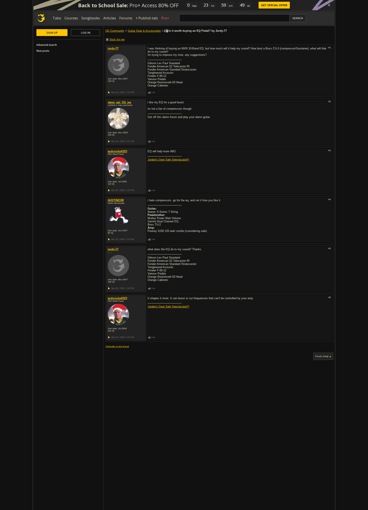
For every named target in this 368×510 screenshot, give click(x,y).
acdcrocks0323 (117, 151)
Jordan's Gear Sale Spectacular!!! (168, 159)
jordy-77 (113, 48)
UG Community (114, 30)
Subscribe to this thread (117, 346)
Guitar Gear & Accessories (144, 30)
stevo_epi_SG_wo (119, 102)
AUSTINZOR (116, 200)
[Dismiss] (329, 5)
